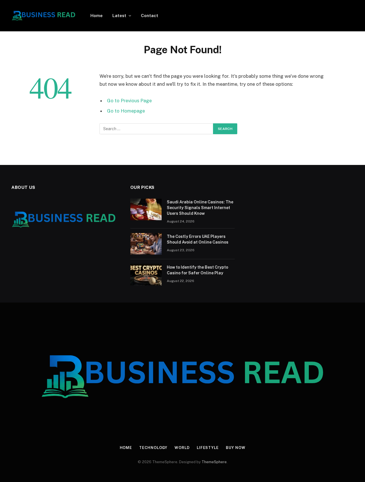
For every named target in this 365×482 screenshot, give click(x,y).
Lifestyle (208, 448)
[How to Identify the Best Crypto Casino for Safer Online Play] (146, 274)
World (182, 448)
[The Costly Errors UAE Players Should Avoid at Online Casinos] (146, 244)
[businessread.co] (43, 15)
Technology (153, 448)
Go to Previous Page (129, 100)
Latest (119, 15)
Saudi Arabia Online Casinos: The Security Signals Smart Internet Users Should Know (200, 208)
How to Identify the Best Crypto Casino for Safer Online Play (197, 270)
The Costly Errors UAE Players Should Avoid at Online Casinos (197, 239)
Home (96, 15)
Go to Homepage (126, 111)
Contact (149, 15)
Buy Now (235, 448)
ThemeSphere (214, 462)
